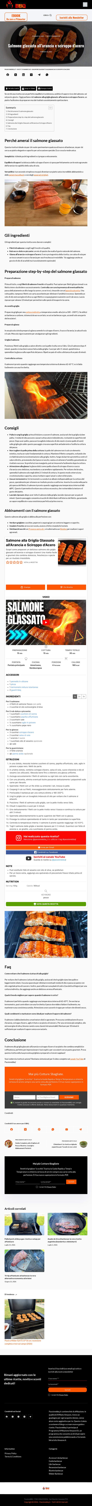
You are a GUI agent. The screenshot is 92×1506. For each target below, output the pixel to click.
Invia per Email (47, 847)
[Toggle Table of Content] (49, 108)
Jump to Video (29, 88)
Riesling (63, 529)
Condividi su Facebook (47, 852)
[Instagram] (18, 1416)
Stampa (27, 587)
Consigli (11, 120)
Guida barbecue (55, 1461)
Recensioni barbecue (57, 1467)
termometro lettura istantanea (24, 687)
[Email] (67, 1129)
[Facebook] (8, 75)
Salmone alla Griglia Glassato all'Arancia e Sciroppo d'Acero (30, 123)
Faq (9, 126)
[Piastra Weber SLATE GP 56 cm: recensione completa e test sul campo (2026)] (24, 1319)
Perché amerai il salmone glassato (20, 111)
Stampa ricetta (46, 88)
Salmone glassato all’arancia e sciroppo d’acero (51, 69)
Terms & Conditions (13, 1456)
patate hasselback (16, 175)
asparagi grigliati (41, 175)
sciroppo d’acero (26, 732)
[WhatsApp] (47, 75)
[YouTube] (24, 1416)
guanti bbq (16, 690)
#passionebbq (69, 839)
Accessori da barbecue (58, 1458)
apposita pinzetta (72, 290)
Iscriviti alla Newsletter (72, 17)
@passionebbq (59, 860)
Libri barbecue (54, 1464)
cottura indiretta (33, 312)
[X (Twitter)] (15, 75)
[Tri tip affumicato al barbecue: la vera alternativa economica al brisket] (24, 1261)
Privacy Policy (51, 1187)
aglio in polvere (29, 722)
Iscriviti (71, 1182)
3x (84, 696)
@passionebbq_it (41, 839)
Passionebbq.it (10, 69)
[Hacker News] (31, 75)
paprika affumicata (29, 717)
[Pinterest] (39, 1129)
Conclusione (12, 129)
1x (75, 696)
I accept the (47, 1187)
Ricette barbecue (53, 36)
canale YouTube (76, 1059)
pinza (13, 684)
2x (79, 696)
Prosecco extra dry (36, 529)
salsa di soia (24, 735)
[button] (7, 562)
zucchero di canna (28, 714)
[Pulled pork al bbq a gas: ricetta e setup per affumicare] (24, 1224)
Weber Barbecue (56, 1474)
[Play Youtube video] (46, 622)
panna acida (18, 754)
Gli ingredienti (13, 114)
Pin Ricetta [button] (68, 587)
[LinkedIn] (23, 75)
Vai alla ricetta (13, 88)
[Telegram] (39, 75)
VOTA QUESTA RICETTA (47, 904)
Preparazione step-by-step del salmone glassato (26, 117)
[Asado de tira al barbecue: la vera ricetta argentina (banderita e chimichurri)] (67, 1224)
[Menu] (85, 4)
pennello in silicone (19, 681)
